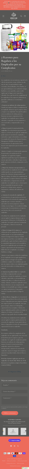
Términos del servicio (10, 463)
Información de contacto (15, 465)
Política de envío (20, 463)
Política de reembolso (11, 460)
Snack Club (13, 458)
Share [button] (4, 76)
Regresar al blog (16, 372)
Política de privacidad (22, 460)
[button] (3, 16)
